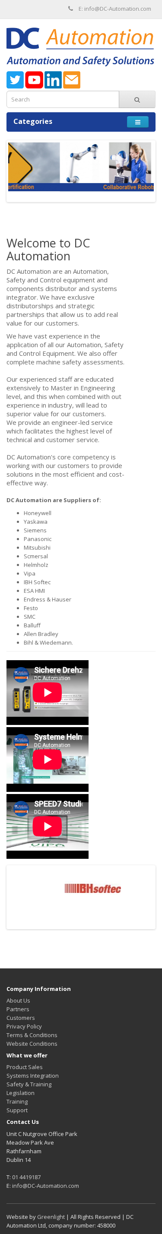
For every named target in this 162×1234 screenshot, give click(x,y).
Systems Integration (32, 1075)
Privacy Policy (24, 1026)
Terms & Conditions (31, 1035)
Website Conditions (31, 1043)
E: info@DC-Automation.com (115, 9)
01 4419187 (26, 1177)
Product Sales (24, 1067)
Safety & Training (28, 1084)
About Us (18, 1000)
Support (17, 1110)
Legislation (20, 1093)
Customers (20, 1018)
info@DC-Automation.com (45, 1186)
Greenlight (51, 1217)
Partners (17, 1009)
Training (17, 1101)
